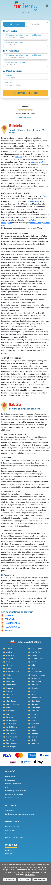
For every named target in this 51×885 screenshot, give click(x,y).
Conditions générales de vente (15, 791)
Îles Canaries (12, 627)
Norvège (34, 704)
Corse (8, 668)
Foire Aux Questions (12, 827)
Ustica (33, 740)
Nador (45, 196)
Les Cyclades (36, 681)
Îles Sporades (36, 649)
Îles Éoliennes (11, 743)
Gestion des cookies (12, 798)
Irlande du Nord (37, 658)
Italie (33, 665)
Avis (6, 787)
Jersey (33, 668)
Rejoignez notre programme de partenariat (19, 814)
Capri (8, 662)
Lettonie (34, 685)
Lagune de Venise (38, 675)
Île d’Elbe (10, 717)
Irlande (34, 655)
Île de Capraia (11, 721)
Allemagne (10, 655)
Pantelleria (35, 707)
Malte (33, 691)
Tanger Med (34, 201)
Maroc (33, 162)
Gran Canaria (11, 701)
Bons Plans (9, 854)
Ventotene (35, 743)
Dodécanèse (11, 685)
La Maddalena (36, 672)
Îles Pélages (11, 747)
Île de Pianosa (11, 727)
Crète (8, 675)
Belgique (9, 658)
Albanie (9, 649)
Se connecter (9, 810)
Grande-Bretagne (13, 704)
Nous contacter (10, 780)
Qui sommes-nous (11, 776)
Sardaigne (35, 724)
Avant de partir (10, 830)
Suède (33, 730)
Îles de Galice (11, 737)
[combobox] (25, 37)
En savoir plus (30, 875)
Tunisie (34, 737)
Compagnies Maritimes (13, 834)
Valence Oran (35, 223)
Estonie (9, 691)
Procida (34, 721)
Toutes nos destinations (28, 642)
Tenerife (34, 734)
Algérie (42, 162)
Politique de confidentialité (14, 794)
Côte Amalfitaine (12, 672)
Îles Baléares (12, 623)
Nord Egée (35, 701)
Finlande (9, 694)
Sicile (33, 727)
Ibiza (8, 714)
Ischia (33, 662)
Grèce (8, 707)
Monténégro (36, 698)
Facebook (8, 850)
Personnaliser (39, 879)
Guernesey (10, 711)
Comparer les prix (26, 93)
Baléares (18, 157)
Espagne (9, 619)
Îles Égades (10, 740)
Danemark (10, 681)
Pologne (34, 714)
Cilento (9, 665)
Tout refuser (24, 879)
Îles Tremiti (35, 652)
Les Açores (35, 678)
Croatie (9, 678)
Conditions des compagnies (14, 837)
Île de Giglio (11, 724)
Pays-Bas (35, 711)
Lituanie (34, 688)
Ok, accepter (9, 879)
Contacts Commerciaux (13, 783)
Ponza (33, 717)
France (8, 698)
